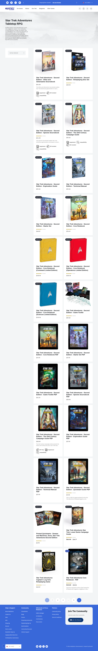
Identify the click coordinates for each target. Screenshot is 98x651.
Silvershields (24, 611)
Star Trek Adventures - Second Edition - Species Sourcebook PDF (78, 395)
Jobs (6, 620)
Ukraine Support (25, 632)
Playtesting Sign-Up (26, 623)
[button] (23, 2)
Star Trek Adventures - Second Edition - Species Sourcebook (47, 132)
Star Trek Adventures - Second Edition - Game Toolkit (78, 311)
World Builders (25, 626)
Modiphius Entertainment (76, 646)
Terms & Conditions (56, 617)
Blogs (22, 614)
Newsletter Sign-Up (10, 632)
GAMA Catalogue (40, 613)
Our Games (20, 8)
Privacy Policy (55, 614)
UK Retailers (39, 616)
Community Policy (56, 611)
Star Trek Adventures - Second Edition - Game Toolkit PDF (47, 394)
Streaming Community (26, 620)
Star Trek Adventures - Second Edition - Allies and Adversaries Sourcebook (47, 80)
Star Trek (34, 8)
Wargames (42, 8)
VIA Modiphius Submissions (12, 638)
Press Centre (39, 622)
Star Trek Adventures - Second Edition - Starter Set (47, 225)
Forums (23, 617)
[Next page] (79, 600)
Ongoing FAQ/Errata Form (11, 635)
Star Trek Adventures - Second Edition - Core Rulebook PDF (47, 354)
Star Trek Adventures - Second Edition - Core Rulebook (78, 225)
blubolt (91, 646)
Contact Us (8, 614)
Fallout (27, 8)
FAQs (6, 617)
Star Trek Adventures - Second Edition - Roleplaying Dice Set (78, 79)
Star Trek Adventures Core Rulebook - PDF (76, 579)
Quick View (48, 72)
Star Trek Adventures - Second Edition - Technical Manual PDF (47, 489)
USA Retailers (39, 619)
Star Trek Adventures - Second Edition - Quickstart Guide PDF (78, 488)
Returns (7, 626)
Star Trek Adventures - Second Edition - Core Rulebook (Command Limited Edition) (47, 268)
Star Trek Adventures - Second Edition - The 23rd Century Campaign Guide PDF (47, 436)
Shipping (7, 623)
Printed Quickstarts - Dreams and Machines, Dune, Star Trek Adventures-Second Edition (48, 535)
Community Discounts (26, 629)
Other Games (50, 8)
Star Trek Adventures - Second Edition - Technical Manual (78, 185)
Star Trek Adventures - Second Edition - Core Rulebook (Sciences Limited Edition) (47, 312)
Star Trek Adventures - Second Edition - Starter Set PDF (78, 354)
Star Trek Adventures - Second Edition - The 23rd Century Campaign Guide (78, 133)
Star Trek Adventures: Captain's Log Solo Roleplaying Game (44, 580)
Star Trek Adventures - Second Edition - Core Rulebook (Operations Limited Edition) (78, 268)
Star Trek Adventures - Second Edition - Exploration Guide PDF (78, 436)
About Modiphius (9, 611)
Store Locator (8, 629)
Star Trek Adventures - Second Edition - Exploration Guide (47, 185)
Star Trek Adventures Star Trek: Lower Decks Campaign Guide (77, 532)
